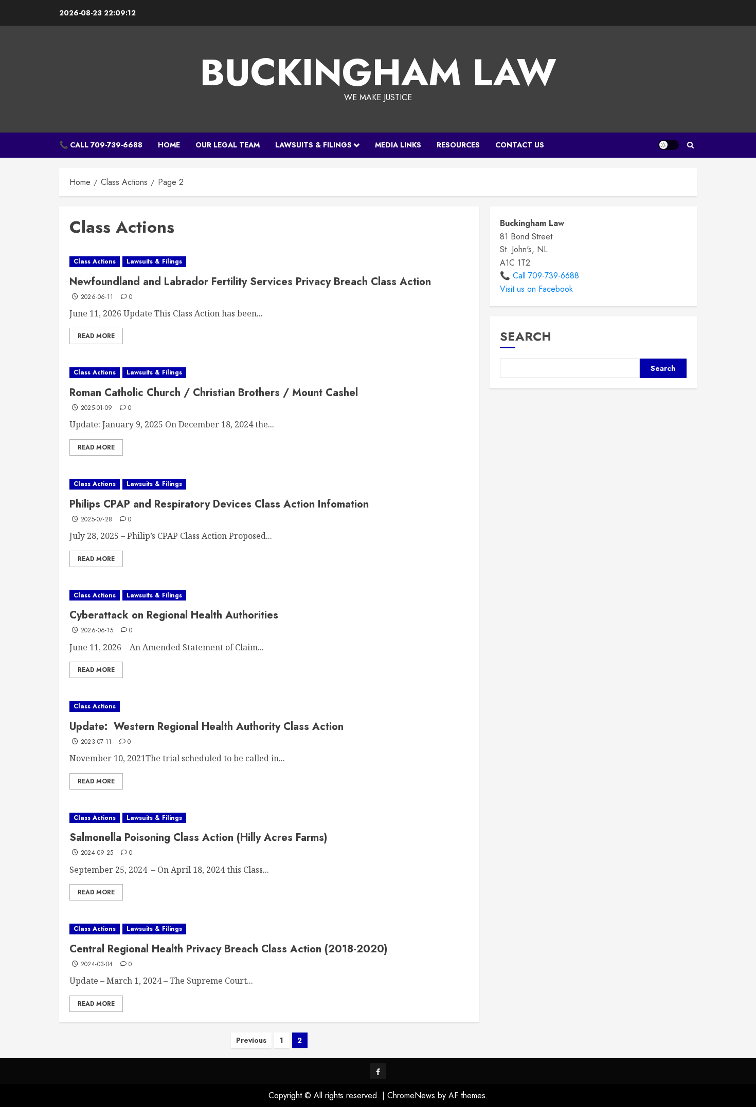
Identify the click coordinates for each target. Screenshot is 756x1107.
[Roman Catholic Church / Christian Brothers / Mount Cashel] (269, 373)
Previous (251, 1040)
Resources (458, 145)
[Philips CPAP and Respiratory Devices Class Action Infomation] (269, 484)
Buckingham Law (378, 72)
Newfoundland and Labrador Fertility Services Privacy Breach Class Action (250, 281)
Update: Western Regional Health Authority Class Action (206, 726)
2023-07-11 (96, 742)
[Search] (690, 145)
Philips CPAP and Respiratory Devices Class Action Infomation (219, 504)
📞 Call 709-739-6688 (100, 145)
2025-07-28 (97, 520)
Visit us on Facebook (536, 289)
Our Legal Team (227, 145)
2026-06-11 (97, 297)
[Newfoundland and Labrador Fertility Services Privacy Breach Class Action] (269, 262)
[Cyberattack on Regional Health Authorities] (269, 596)
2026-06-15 (97, 631)
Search (525, 336)
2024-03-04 (97, 965)
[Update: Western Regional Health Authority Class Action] (269, 707)
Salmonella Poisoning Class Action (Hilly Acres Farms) (198, 837)
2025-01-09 (97, 408)
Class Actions (95, 261)
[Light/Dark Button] (668, 145)
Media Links (398, 145)
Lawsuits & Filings (313, 145)
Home (169, 145)
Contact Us (519, 145)
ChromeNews (411, 1095)
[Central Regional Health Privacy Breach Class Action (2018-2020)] (269, 929)
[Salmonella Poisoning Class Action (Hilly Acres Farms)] (269, 818)
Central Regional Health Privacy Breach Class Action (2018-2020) (228, 949)
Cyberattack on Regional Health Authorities (173, 615)
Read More (96, 336)
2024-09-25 (97, 853)
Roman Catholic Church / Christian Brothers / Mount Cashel (213, 392)
